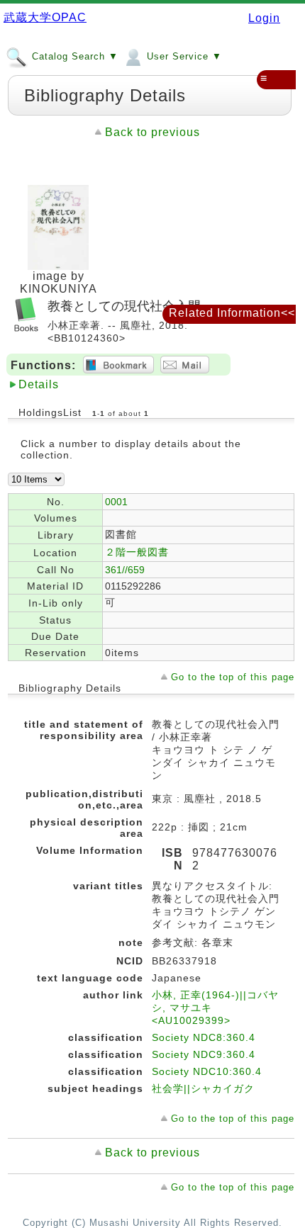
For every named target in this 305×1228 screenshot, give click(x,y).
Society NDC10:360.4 (207, 1071)
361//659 (125, 569)
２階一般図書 (137, 552)
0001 (116, 501)
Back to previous (152, 132)
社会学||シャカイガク (203, 1088)
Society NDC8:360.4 (203, 1037)
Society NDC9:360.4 (203, 1054)
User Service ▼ (182, 56)
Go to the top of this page (232, 677)
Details (38, 384)
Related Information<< (232, 313)
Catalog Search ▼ (73, 56)
